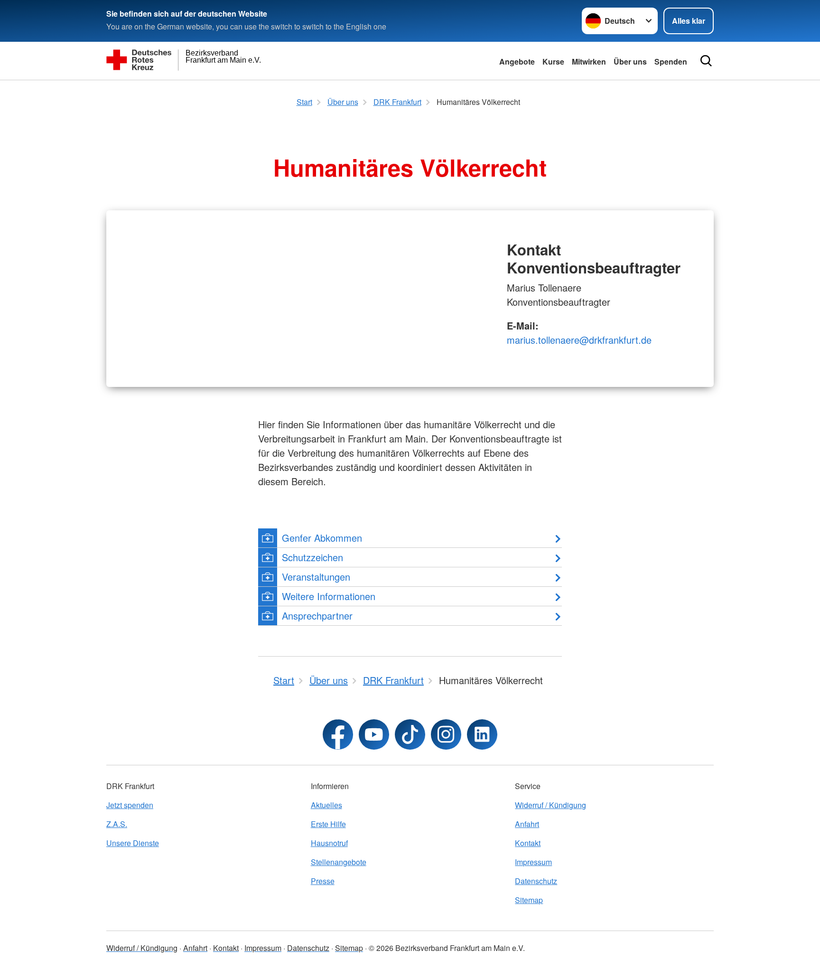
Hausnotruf (329, 842)
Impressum (533, 861)
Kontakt (527, 842)
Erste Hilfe (328, 823)
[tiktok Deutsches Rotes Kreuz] (410, 734)
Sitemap (529, 899)
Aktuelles (326, 805)
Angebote (517, 61)
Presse (323, 880)
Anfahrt (527, 823)
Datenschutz (536, 880)
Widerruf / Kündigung (550, 805)
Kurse (553, 61)
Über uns (630, 61)
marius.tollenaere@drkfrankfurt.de (579, 340)
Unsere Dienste (132, 842)
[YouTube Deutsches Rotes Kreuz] (374, 734)
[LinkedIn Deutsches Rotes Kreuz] (482, 734)
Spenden (670, 61)
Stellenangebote (338, 861)
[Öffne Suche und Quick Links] (706, 60)
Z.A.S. (116, 823)
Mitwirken (589, 61)
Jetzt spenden (129, 805)
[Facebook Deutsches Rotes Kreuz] (338, 734)
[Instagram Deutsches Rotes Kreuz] (446, 734)
